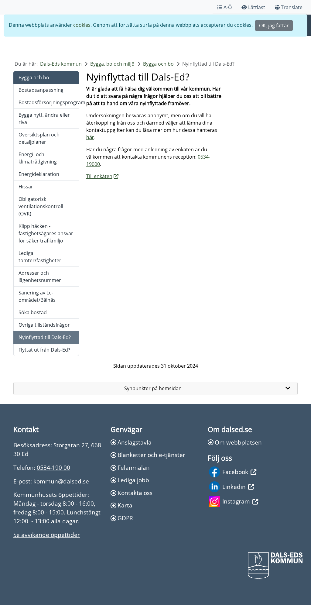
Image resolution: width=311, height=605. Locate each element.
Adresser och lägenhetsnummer (40, 277)
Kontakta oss (135, 493)
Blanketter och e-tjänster (151, 455)
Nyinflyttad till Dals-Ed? (45, 337)
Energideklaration (39, 174)
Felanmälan (134, 467)
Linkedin (234, 487)
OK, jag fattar (274, 25)
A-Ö (228, 7)
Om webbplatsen (238, 442)
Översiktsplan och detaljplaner (39, 138)
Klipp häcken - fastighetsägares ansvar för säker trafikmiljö (46, 233)
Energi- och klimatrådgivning (38, 158)
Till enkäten (99, 176)
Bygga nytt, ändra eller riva (44, 118)
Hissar (26, 186)
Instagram (236, 501)
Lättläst (256, 7)
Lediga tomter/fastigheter (40, 257)
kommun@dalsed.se (61, 481)
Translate (291, 7)
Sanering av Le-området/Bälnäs (37, 296)
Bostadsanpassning (41, 90)
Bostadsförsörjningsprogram (49, 102)
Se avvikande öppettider (46, 535)
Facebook (235, 472)
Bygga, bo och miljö (112, 63)
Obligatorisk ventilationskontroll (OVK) (41, 206)
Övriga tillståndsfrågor (44, 324)
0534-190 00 (53, 467)
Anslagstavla (135, 442)
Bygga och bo (158, 63)
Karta (125, 505)
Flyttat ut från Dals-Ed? (44, 349)
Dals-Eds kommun (61, 63)
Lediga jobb (133, 480)
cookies (82, 25)
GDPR (125, 518)
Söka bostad (33, 312)
